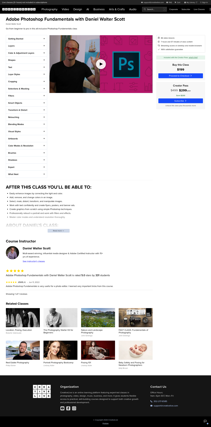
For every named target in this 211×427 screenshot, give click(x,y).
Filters (11, 95)
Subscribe (186, 9)
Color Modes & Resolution (20, 145)
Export (11, 167)
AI (87, 9)
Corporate (173, 9)
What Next (13, 174)
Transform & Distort (17, 109)
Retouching (13, 117)
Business (99, 9)
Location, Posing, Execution (19, 329)
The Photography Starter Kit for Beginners (58, 331)
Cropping (12, 81)
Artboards (13, 138)
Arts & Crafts (117, 9)
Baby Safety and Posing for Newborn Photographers (131, 364)
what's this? (193, 57)
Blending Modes (16, 124)
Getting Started (15, 38)
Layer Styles (14, 74)
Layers (11, 45)
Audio (132, 9)
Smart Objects (15, 102)
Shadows (12, 159)
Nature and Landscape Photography (92, 331)
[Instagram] (74, 408)
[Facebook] (68, 408)
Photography (49, 9)
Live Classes (199, 9)
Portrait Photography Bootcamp (58, 362)
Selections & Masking (18, 88)
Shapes (12, 60)
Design (77, 9)
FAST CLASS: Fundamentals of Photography (133, 331)
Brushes (12, 152)
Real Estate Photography (17, 362)
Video (65, 9)
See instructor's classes (34, 261)
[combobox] (154, 9)
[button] (205, 421)
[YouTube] (62, 408)
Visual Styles (14, 131)
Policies (106, 423)
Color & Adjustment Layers (21, 52)
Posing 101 (86, 362)
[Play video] (100, 64)
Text (10, 67)
